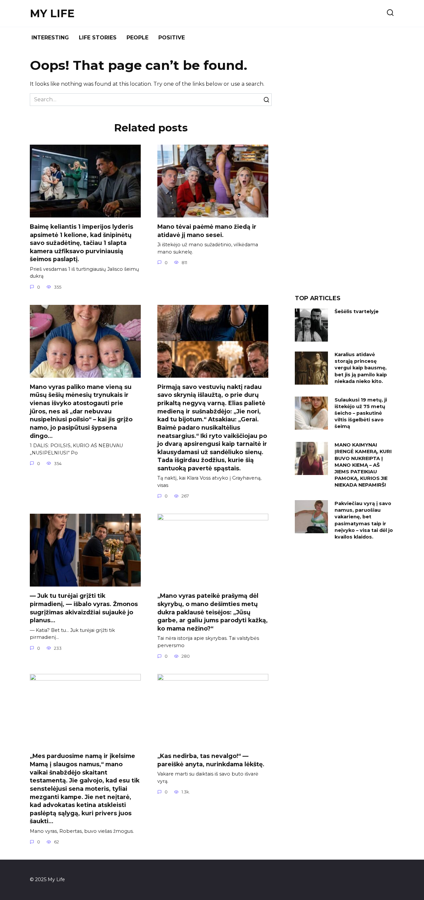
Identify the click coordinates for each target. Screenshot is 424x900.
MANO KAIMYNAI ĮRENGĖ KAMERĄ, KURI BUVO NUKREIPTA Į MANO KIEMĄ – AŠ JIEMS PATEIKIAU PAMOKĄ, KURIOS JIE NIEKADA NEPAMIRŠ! (363, 465)
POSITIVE (171, 37)
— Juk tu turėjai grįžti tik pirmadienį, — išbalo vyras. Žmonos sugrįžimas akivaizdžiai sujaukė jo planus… (84, 608)
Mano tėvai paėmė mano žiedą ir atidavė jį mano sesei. (206, 230)
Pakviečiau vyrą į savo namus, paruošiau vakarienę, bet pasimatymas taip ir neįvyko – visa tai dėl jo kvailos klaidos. (364, 520)
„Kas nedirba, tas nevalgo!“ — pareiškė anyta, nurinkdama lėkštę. (210, 760)
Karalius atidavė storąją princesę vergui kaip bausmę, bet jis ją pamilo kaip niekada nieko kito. (361, 368)
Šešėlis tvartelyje (357, 312)
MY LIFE (52, 13)
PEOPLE (137, 37)
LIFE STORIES (98, 37)
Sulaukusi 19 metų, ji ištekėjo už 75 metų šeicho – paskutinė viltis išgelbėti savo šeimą (361, 413)
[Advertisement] (344, 173)
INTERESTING (50, 37)
